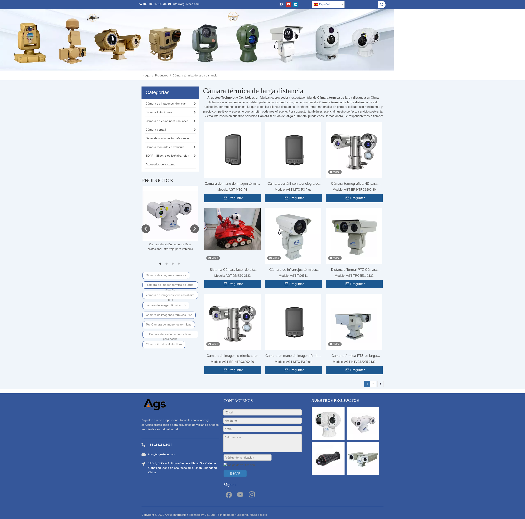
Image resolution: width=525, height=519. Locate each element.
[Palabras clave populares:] (382, 4)
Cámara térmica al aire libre (164, 344)
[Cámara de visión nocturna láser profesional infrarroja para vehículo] (170, 213)
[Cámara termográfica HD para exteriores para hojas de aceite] (354, 150)
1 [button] (161, 264)
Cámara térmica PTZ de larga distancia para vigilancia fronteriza (354, 357)
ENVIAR (235, 473)
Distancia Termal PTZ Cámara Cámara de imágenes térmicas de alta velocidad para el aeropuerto (354, 270)
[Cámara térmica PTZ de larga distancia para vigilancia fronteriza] (354, 322)
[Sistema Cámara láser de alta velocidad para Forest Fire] (232, 229)
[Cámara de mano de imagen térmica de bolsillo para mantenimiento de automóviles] (293, 322)
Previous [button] (146, 228)
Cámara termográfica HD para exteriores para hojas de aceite (354, 184)
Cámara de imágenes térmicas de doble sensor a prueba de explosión (232, 357)
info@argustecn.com (186, 4)
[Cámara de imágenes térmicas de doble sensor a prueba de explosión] (232, 322)
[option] (170, 218)
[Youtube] (288, 4)
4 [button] (179, 264)
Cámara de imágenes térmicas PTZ (169, 314)
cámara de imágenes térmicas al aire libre (170, 296)
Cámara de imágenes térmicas (166, 275)
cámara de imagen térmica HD (166, 305)
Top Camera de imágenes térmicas (168, 324)
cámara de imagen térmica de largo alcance (170, 286)
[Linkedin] (295, 4)
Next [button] (194, 228)
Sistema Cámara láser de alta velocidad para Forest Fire (232, 270)
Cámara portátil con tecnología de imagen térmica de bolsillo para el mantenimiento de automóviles (293, 184)
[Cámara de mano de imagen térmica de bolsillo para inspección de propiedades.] (232, 150)
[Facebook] (281, 4)
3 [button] (173, 264)
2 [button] (167, 264)
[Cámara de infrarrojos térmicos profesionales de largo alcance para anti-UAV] (293, 236)
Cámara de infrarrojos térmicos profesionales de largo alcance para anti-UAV (293, 270)
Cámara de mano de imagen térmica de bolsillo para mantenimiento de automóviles (293, 357)
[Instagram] (252, 494)
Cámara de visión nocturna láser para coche (170, 335)
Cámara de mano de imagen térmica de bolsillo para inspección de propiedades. (232, 184)
